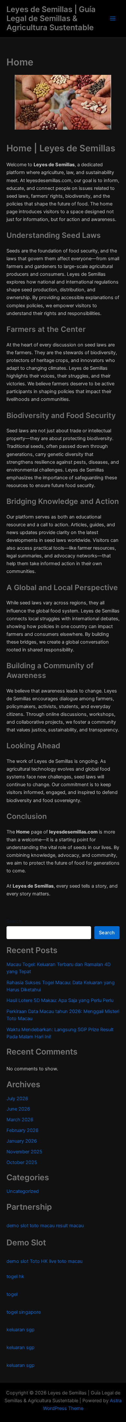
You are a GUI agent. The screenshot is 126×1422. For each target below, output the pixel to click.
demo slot (17, 1226)
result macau (70, 1226)
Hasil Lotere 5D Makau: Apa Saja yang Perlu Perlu (59, 1000)
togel (11, 1294)
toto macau (42, 1226)
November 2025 (24, 1152)
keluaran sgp (20, 1330)
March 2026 (19, 1120)
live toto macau (65, 1261)
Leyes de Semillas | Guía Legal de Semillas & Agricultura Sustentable (51, 18)
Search (13, 921)
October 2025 (21, 1162)
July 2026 (17, 1098)
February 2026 (22, 1130)
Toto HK (39, 1261)
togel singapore (23, 1312)
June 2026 (18, 1109)
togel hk (15, 1276)
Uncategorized (22, 1191)
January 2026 (21, 1141)
